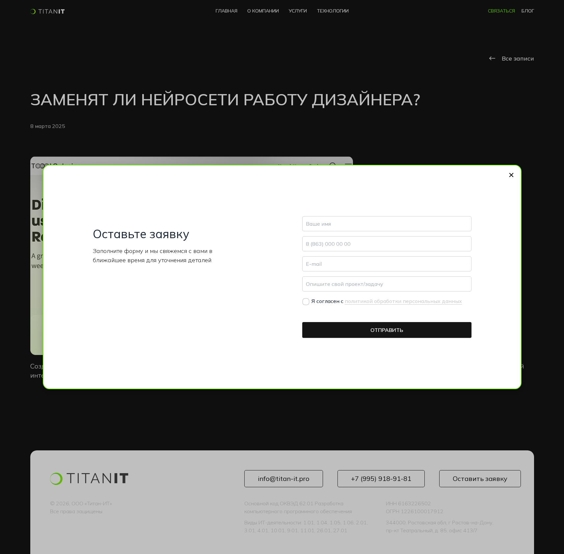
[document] (282, 277)
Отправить (386, 330)
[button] (511, 175)
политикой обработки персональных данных (403, 301)
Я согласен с (386, 301)
